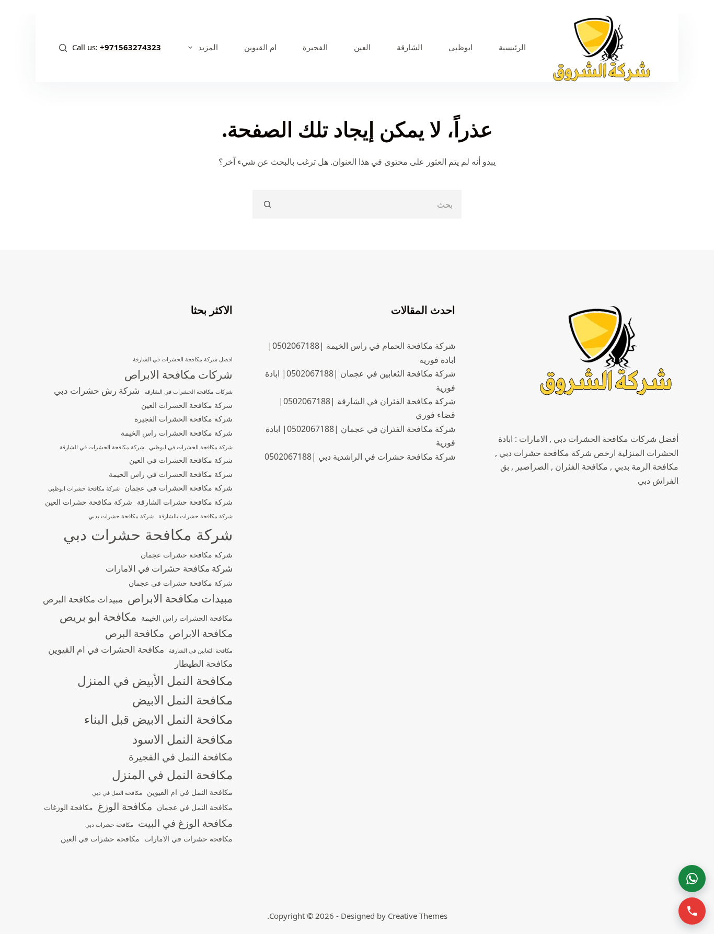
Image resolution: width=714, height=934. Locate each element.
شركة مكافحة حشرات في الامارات (169, 568)
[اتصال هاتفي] (692, 911)
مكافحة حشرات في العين (100, 839)
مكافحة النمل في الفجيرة (181, 757)
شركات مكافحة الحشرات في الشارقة (188, 391)
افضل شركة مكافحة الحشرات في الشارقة (183, 359)
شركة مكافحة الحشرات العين (187, 405)
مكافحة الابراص (201, 633)
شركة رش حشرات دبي (97, 390)
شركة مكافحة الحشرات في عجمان (178, 488)
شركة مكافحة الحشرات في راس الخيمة (171, 474)
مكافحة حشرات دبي (109, 824)
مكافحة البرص (134, 633)
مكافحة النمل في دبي (117, 792)
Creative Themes (417, 915)
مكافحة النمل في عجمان (195, 807)
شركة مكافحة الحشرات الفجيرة (183, 419)
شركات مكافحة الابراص (178, 374)
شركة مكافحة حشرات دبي (148, 534)
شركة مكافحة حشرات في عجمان (181, 583)
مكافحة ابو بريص (98, 616)
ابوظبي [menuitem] (460, 47)
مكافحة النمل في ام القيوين (190, 792)
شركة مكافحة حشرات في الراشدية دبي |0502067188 (359, 456)
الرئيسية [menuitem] (512, 47)
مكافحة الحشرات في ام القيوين (106, 649)
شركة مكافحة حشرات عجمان (187, 555)
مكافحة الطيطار (204, 663)
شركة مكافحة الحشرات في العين (181, 460)
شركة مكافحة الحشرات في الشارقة (102, 447)
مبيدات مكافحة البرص (83, 599)
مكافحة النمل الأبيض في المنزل (155, 681)
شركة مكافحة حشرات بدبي (121, 516)
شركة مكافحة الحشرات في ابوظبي (191, 447)
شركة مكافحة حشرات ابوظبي (84, 488)
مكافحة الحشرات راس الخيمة (187, 618)
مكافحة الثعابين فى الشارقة (201, 650)
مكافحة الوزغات (68, 807)
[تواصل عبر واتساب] (692, 878)
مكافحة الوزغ (125, 806)
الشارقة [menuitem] (409, 47)
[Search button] (266, 204)
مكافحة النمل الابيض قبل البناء (158, 719)
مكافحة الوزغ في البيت (185, 823)
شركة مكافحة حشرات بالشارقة (195, 516)
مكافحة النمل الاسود (182, 739)
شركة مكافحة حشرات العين (88, 502)
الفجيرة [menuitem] (315, 47)
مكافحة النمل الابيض (182, 700)
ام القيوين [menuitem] (260, 47)
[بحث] (63, 48)
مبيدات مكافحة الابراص (180, 598)
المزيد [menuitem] (208, 47)
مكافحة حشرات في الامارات (188, 839)
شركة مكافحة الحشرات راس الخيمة (177, 433)
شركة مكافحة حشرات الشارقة (185, 502)
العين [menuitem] (362, 47)
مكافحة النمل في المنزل (172, 775)
